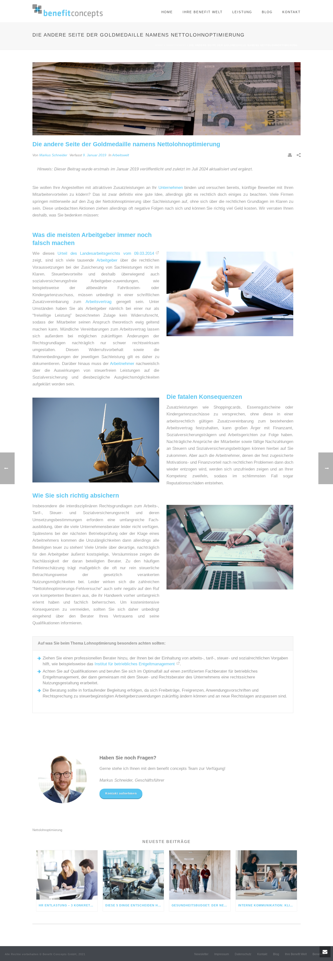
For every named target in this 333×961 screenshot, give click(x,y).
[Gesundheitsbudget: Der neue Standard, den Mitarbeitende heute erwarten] (199, 874)
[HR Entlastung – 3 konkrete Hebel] (67, 874)
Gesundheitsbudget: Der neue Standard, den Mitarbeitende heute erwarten (201, 905)
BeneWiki (319, 954)
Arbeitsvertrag (98, 301)
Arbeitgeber (107, 260)
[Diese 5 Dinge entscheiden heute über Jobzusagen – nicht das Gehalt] (133, 874)
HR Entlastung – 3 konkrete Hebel (68, 905)
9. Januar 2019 (94, 155)
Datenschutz (243, 954)
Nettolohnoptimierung (47, 830)
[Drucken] (290, 155)
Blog (267, 12)
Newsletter (201, 954)
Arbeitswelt (176, 45)
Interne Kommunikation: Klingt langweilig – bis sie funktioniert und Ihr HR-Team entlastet (267, 905)
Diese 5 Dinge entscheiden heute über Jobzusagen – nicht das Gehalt (134, 905)
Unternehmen (170, 187)
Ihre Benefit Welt (203, 12)
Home (167, 12)
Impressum (221, 954)
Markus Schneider (53, 155)
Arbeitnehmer (122, 363)
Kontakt (291, 12)
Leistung (242, 12)
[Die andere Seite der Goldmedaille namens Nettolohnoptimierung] (166, 98)
